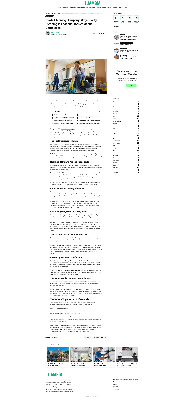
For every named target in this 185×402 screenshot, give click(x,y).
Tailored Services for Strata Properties (89, 115)
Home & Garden (49, 16)
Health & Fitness (126, 140)
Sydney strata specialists (64, 245)
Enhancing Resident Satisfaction (87, 118)
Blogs (122, 48)
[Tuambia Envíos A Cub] (116, 43)
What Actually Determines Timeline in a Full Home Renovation (58, 364)
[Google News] (136, 19)
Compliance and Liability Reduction (63, 120)
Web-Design (126, 172)
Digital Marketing (126, 121)
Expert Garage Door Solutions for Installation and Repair (102, 364)
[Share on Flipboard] (101, 33)
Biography (126, 113)
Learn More (131, 85)
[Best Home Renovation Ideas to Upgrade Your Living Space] (81, 354)
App (126, 106)
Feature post (126, 131)
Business (122, 34)
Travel (126, 170)
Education (126, 123)
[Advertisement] (76, 48)
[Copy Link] (106, 33)
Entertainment (126, 126)
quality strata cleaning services (79, 133)
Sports (126, 165)
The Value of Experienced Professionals (89, 123)
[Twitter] (122, 19)
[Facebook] (116, 19)
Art (126, 109)
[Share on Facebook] (97, 33)
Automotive (126, 111)
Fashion (126, 128)
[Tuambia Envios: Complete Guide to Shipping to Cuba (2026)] (116, 56)
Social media (126, 160)
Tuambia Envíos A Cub (125, 44)
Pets (126, 153)
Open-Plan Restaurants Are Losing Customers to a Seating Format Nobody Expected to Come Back (128, 38)
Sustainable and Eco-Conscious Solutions (89, 120)
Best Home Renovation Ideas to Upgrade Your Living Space (79, 364)
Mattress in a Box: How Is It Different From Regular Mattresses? (127, 364)
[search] (138, 3)
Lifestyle (126, 148)
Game (126, 138)
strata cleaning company (68, 129)
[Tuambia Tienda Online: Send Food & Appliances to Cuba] (116, 50)
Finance (126, 133)
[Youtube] (129, 19)
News (126, 150)
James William (55, 32)
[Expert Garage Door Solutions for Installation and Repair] (104, 354)
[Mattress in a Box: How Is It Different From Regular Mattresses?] (127, 354)
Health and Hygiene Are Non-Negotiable (64, 117)
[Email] (104, 33)
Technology (126, 167)
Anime (126, 104)
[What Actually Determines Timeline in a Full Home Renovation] (58, 354)
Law (126, 145)
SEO (126, 157)
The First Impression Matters (61, 115)
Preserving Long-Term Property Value (63, 123)
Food (125, 48)
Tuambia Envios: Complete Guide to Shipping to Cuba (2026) (128, 57)
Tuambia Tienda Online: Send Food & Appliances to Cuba (129, 51)
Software (126, 162)
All (126, 101)
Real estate (126, 155)
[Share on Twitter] (99, 33)
